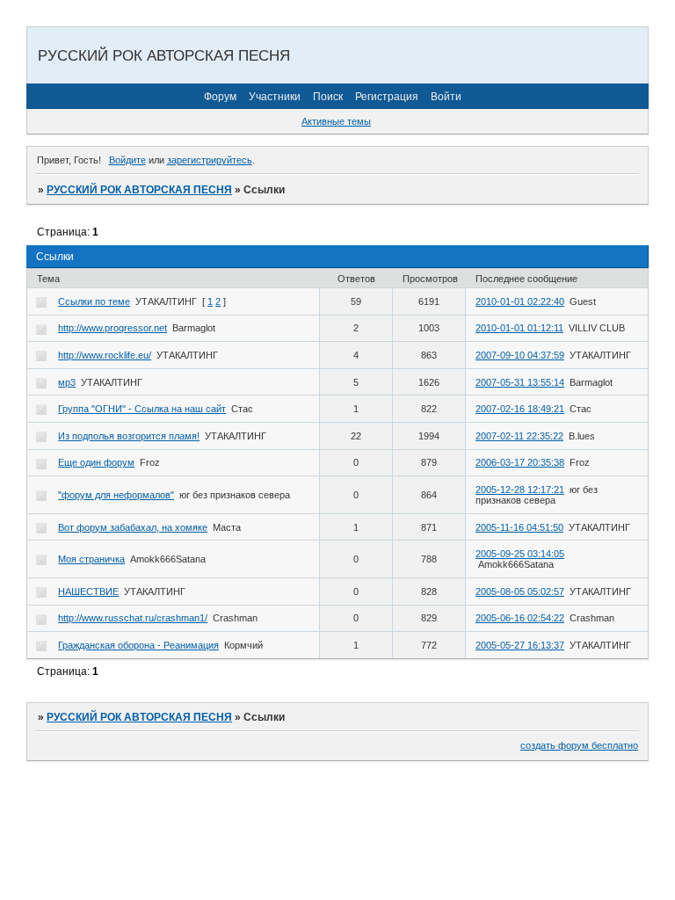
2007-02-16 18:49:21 (519, 408)
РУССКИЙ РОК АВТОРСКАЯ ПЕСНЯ (139, 190)
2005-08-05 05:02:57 (519, 591)
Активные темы (336, 121)
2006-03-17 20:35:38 (519, 462)
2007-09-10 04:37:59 (519, 355)
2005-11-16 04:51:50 (519, 527)
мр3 (67, 382)
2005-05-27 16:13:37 (519, 645)
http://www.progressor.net (112, 328)
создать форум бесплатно (579, 745)
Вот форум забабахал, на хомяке (132, 527)
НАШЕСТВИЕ (88, 591)
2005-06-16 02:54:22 (519, 618)
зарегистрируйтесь (209, 160)
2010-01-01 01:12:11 (519, 328)
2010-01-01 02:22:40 (519, 301)
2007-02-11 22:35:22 (519, 436)
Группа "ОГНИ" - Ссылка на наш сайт (142, 408)
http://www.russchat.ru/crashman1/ (132, 618)
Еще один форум (96, 462)
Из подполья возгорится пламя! (129, 436)
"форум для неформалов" (116, 495)
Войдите (127, 160)
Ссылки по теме (94, 301)
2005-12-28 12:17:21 (519, 489)
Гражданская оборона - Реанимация (138, 645)
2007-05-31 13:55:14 (519, 382)
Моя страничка (91, 559)
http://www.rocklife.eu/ (104, 355)
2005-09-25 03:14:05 (519, 553)
